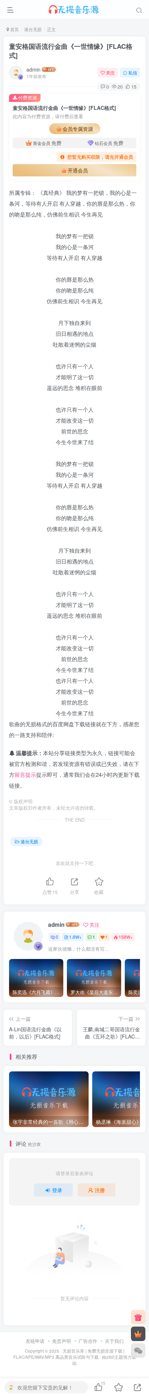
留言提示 (25, 774)
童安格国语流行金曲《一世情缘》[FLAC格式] (70, 51)
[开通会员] (138, 1334)
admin (33, 69)
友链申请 (35, 1340)
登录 (57, 1190)
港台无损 (33, 29)
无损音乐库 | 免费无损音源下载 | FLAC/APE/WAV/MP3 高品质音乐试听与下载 (68, 1354)
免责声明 (61, 1340)
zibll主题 (114, 1357)
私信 (132, 72)
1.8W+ (75, 937)
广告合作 (87, 1340)
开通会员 (78, 170)
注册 (100, 1190)
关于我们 (114, 1340)
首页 (14, 29)
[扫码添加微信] (138, 1350)
